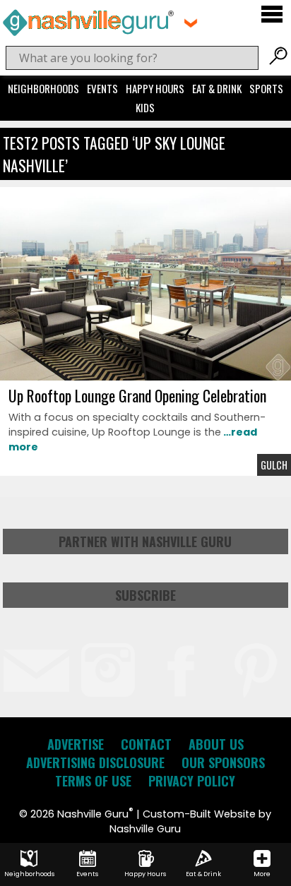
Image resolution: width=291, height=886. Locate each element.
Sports (266, 88)
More (262, 874)
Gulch (274, 464)
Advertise (75, 744)
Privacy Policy (191, 781)
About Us (216, 744)
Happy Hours (155, 88)
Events (102, 88)
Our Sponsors (223, 762)
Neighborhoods (43, 88)
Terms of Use (93, 781)
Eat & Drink (217, 88)
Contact (146, 744)
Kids (145, 107)
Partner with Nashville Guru (145, 541)
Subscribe (145, 595)
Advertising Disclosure (95, 762)
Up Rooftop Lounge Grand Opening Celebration (137, 395)
